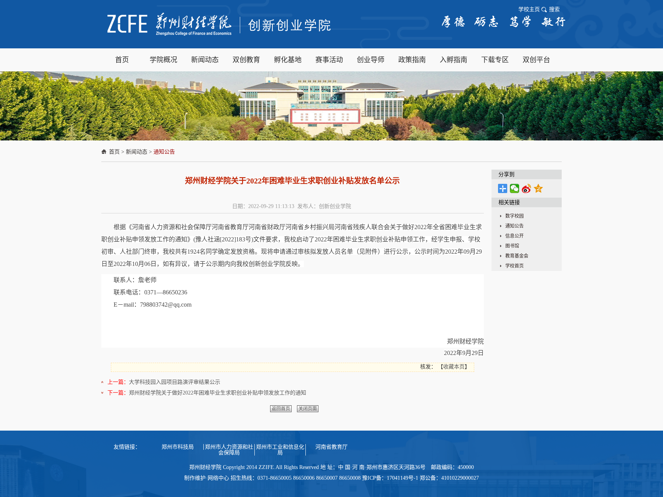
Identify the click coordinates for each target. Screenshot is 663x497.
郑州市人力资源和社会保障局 (229, 450)
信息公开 (514, 236)
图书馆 (512, 246)
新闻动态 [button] (205, 60)
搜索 (554, 9)
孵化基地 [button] (288, 60)
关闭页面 (308, 408)
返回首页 (281, 408)
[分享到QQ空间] (538, 188)
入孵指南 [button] (453, 60)
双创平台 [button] (536, 60)
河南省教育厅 (331, 447)
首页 (114, 152)
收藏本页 (454, 367)
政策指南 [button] (412, 60)
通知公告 (164, 152)
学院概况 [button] (163, 60)
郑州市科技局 (178, 447)
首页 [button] (122, 60)
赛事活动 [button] (329, 60)
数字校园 (514, 216)
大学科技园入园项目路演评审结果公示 (174, 382)
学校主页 (529, 9)
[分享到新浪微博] (526, 188)
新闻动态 (136, 152)
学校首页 (514, 266)
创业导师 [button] (370, 60)
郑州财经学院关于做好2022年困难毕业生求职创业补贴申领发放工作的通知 (217, 393)
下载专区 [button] (495, 60)
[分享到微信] (515, 188)
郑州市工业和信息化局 (280, 450)
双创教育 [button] (246, 60)
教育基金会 (516, 256)
